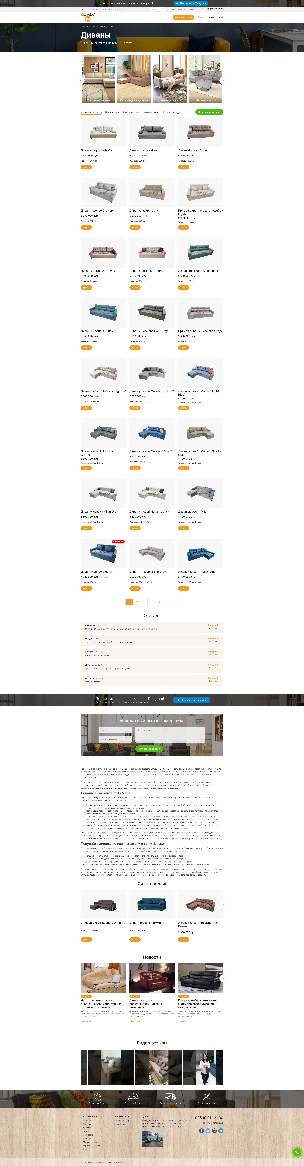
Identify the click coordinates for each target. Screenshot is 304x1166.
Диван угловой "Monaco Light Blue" (198, 393)
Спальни (87, 1120)
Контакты (118, 9)
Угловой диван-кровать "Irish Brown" (198, 924)
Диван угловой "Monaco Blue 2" (151, 451)
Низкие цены (151, 112)
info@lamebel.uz (214, 1123)
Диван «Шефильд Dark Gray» (149, 331)
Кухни (86, 1131)
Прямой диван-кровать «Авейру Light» (200, 212)
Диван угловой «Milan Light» (149, 511)
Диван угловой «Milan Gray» (100, 511)
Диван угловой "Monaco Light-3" (103, 391)
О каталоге (94, 9)
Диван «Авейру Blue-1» (97, 571)
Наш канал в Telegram (192, 3)
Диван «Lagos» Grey (143, 150)
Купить (86, 167)
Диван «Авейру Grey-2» (97, 210)
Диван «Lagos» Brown (193, 150)
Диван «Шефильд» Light (146, 270)
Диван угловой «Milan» (194, 511)
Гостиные (87, 1124)
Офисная (87, 1138)
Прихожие (88, 1135)
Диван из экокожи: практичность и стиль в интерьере (146, 1004)
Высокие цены (131, 112)
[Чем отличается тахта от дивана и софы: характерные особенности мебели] (103, 978)
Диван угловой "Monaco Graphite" (97, 453)
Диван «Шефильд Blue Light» (198, 270)
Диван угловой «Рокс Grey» (148, 571)
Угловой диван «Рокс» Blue (196, 571)
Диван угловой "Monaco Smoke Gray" (199, 453)
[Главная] (88, 17)
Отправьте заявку (149, 748)
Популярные (112, 112)
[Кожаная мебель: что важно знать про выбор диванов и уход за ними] (200, 978)
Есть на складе (171, 112)
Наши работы (107, 9)
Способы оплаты (121, 1124)
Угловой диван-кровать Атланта (103, 922)
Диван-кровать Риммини (146, 922)
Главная (84, 9)
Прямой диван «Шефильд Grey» (200, 331)
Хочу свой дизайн (209, 112)
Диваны (201, 17)
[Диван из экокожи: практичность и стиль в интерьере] (152, 978)
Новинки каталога (91, 112)
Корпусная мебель (91, 1145)
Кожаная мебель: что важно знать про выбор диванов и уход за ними (198, 1004)
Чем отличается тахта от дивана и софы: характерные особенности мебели (101, 1004)
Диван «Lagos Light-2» (96, 150)
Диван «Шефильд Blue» (97, 331)
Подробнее (103, 132)
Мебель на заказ (183, 17)
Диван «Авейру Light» (144, 210)
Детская (87, 1128)
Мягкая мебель (216, 17)
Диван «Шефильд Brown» (98, 270)
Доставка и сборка (123, 1120)
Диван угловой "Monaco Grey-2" (151, 391)
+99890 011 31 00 (214, 9)
